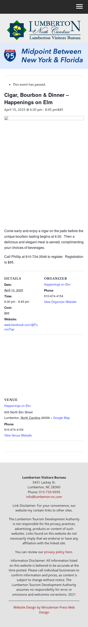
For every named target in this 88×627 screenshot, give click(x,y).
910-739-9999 (49, 492)
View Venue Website (18, 435)
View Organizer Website (60, 302)
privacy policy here (58, 552)
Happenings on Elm (57, 284)
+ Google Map (60, 417)
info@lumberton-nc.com (44, 497)
